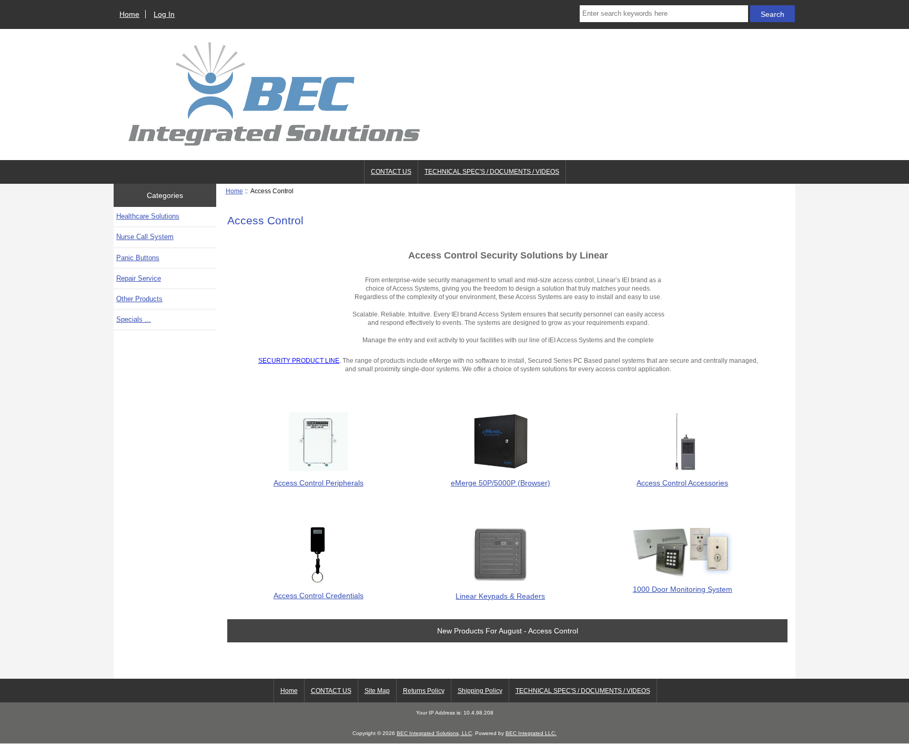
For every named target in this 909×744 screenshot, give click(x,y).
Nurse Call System (145, 237)
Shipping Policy (480, 691)
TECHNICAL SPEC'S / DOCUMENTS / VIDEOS (492, 171)
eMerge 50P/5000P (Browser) (500, 483)
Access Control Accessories (682, 483)
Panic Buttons (137, 258)
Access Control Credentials (318, 595)
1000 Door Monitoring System (682, 589)
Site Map (377, 691)
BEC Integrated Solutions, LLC (434, 733)
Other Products (139, 299)
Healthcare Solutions (147, 216)
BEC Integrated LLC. (531, 733)
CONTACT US (391, 171)
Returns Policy (424, 691)
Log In (164, 14)
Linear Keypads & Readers (500, 596)
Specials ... (133, 319)
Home (129, 14)
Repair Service (138, 278)
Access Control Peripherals (318, 483)
